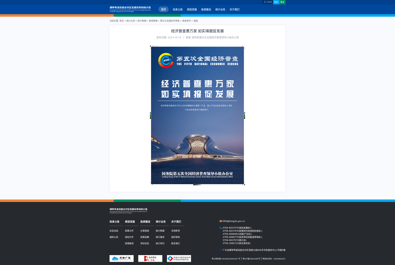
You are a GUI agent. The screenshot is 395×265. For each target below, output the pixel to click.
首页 (163, 9)
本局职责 (175, 230)
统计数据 (142, 20)
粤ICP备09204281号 (251, 259)
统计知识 (160, 243)
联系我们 (175, 243)
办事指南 (144, 230)
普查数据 (153, 20)
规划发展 (192, 9)
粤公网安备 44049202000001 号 (226, 259)
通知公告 (114, 237)
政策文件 (129, 230)
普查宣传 (186, 20)
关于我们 (234, 9)
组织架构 (175, 237)
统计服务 (160, 237)
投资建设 (206, 9)
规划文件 (129, 237)
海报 (195, 20)
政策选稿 (144, 237)
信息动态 (114, 230)
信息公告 (178, 9)
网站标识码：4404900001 (273, 259)
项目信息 (144, 243)
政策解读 (129, 243)
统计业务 (220, 9)
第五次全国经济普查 (170, 20)
